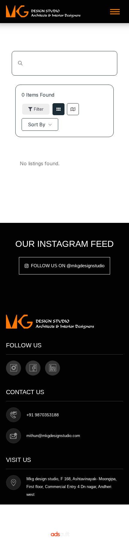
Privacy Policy (16, 520)
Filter (39, 109)
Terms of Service (18, 512)
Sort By (36, 124)
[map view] (73, 109)
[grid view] (58, 109)
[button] (115, 11)
